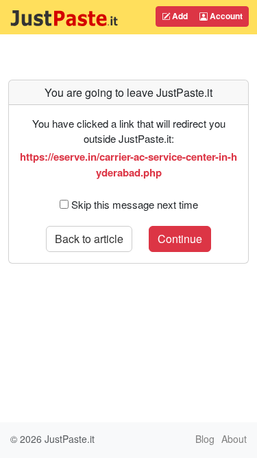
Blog (205, 439)
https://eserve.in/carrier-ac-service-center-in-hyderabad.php (128, 164)
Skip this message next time (134, 204)
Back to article (89, 239)
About (234, 439)
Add (179, 16)
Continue (180, 239)
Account (225, 16)
